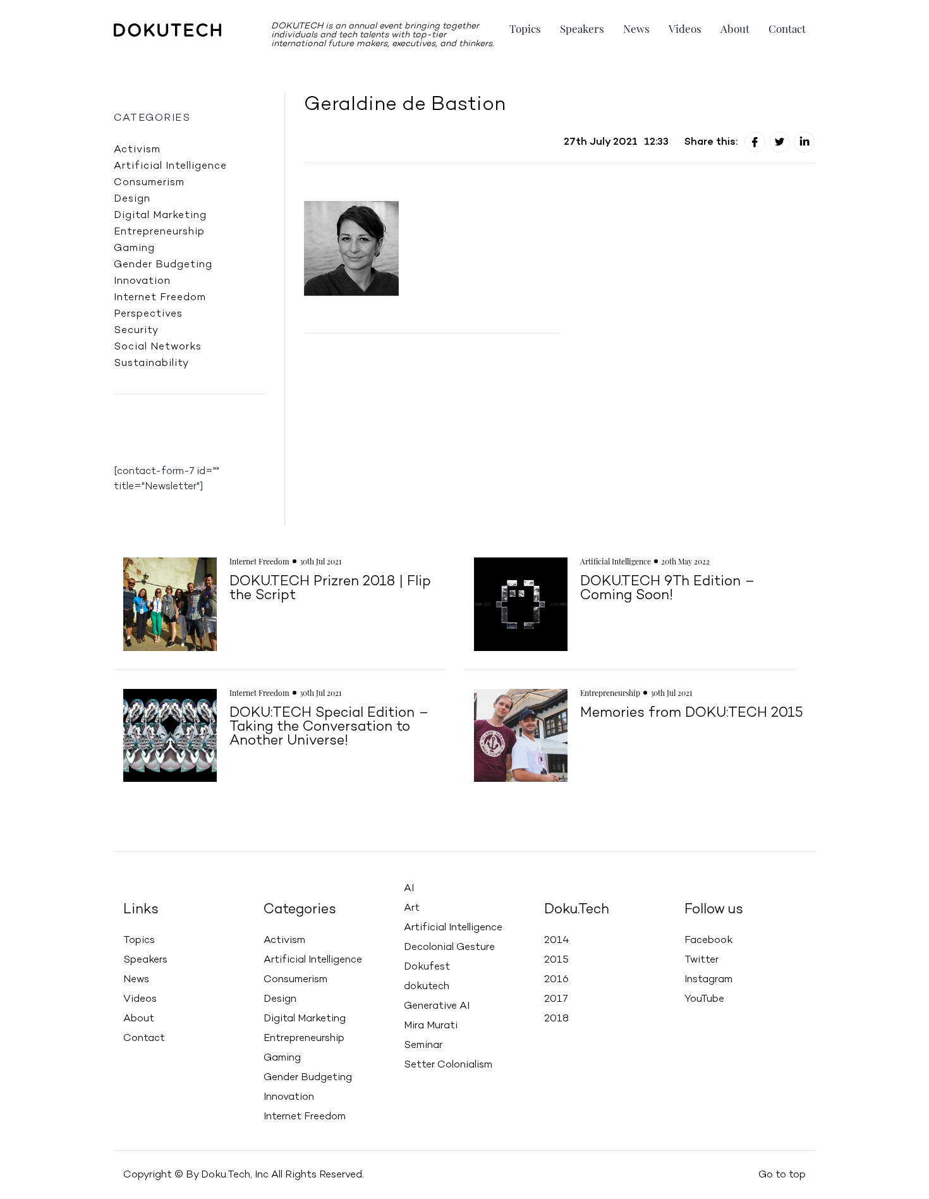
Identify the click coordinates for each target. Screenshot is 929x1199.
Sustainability (151, 363)
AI (409, 889)
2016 (556, 980)
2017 (556, 999)
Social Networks (158, 347)
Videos (685, 28)
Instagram (708, 980)
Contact (787, 28)
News (636, 28)
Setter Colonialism (448, 1065)
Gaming (134, 248)
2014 (556, 940)
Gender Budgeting (163, 265)
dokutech (426, 987)
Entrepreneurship (159, 232)
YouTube (704, 999)
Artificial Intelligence (170, 166)
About (735, 28)
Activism (137, 150)
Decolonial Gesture (449, 947)
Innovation (142, 281)
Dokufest (427, 967)
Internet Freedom (160, 298)
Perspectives (148, 314)
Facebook (708, 940)
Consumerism (149, 183)
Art (412, 908)
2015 (556, 960)
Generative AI (437, 1006)
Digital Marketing (160, 215)
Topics (525, 28)
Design (132, 199)
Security (136, 331)
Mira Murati (431, 1026)
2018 (556, 1019)
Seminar (423, 1045)
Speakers (582, 28)
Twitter (701, 960)
